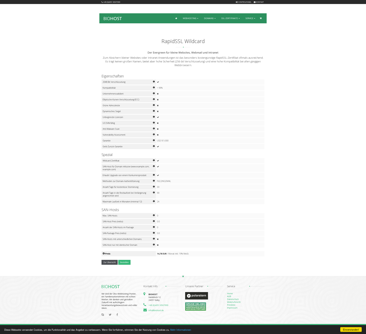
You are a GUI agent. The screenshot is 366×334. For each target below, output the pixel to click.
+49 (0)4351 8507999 (158, 305)
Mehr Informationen (180, 329)
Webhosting (190, 18)
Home (230, 293)
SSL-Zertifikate (229, 18)
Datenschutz (233, 299)
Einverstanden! (351, 329)
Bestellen (124, 262)
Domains (209, 18)
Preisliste (231, 305)
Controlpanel (244, 2)
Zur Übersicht (109, 262)
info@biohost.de (156, 310)
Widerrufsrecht (234, 302)
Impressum (232, 307)
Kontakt (259, 2)
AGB (229, 296)
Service (249, 18)
